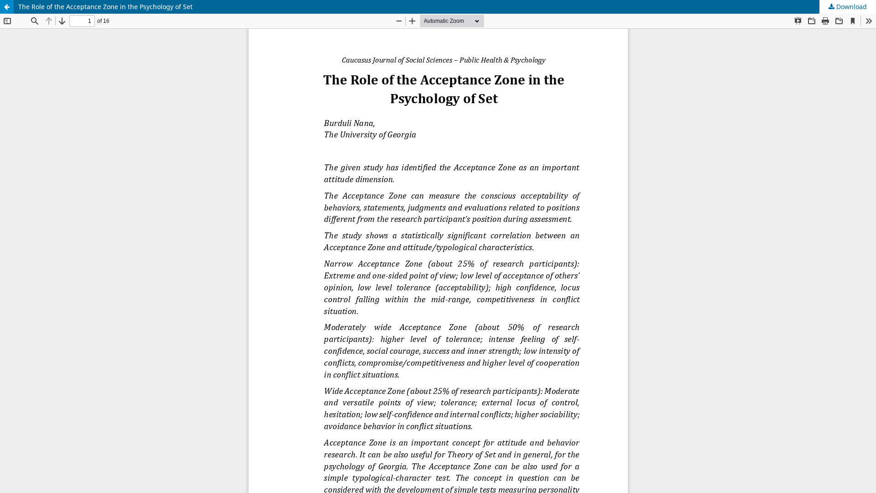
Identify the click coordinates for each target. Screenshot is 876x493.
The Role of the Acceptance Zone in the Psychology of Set (105, 6)
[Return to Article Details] (7, 7)
